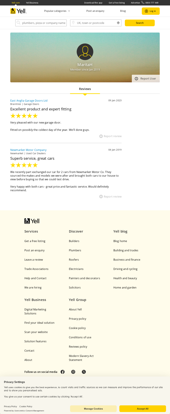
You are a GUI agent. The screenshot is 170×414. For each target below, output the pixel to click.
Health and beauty (125, 278)
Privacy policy (77, 319)
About (28, 360)
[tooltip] (118, 22)
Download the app (93, 2)
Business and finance (126, 259)
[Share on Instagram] (73, 372)
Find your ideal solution (39, 323)
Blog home (120, 241)
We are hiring (33, 287)
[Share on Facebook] (63, 372)
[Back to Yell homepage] (18, 11)
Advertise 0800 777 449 (144, 2)
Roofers (74, 259)
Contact (29, 350)
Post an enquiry (95, 11)
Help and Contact (35, 278)
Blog (123, 11)
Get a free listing (117, 2)
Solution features (35, 341)
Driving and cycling (125, 269)
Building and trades (125, 250)
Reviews (85, 89)
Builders (74, 241)
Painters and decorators (84, 278)
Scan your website (36, 332)
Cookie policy (77, 328)
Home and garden (124, 287)
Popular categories (55, 11)
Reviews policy (78, 346)
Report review (113, 136)
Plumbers (75, 250)
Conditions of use (80, 337)
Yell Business (32, 2)
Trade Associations (36, 269)
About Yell (75, 309)
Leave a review (33, 259)
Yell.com (16, 2)
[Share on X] (84, 372)
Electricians (76, 269)
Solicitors (75, 287)
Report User (148, 78)
